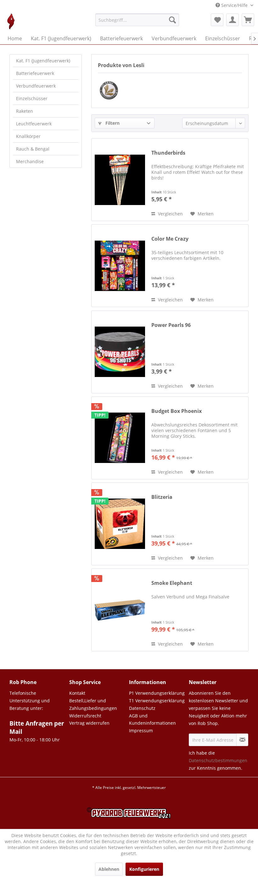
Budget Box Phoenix (176, 411)
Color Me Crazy (169, 239)
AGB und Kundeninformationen (152, 719)
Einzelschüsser (32, 98)
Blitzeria (161, 497)
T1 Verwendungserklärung (157, 701)
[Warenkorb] (248, 20)
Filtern (112, 123)
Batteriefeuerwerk (35, 73)
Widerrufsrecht (85, 716)
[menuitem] (137, 23)
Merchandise (30, 161)
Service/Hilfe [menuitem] (234, 5)
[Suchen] (172, 20)
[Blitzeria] (120, 524)
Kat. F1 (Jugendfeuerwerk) (43, 61)
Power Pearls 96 (171, 325)
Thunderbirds (168, 153)
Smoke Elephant (171, 583)
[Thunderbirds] (120, 180)
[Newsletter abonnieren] (242, 739)
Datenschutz (142, 708)
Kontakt (77, 693)
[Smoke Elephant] (120, 610)
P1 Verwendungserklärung (157, 693)
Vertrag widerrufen (89, 723)
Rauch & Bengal (32, 149)
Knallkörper (28, 136)
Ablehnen (108, 869)
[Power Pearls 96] (120, 352)
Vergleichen (170, 214)
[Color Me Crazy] (120, 266)
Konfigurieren (144, 869)
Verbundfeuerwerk (36, 86)
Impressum (141, 730)
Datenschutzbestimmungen (218, 760)
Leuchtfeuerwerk (34, 124)
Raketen (24, 111)
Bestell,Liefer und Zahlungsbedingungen (93, 704)
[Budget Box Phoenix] (120, 438)
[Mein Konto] (232, 20)
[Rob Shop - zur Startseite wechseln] (11, 21)
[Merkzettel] (217, 20)
